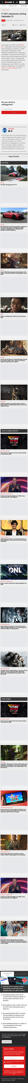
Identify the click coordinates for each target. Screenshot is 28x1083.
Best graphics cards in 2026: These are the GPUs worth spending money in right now (15, 1007)
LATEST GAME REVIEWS (20, 974)
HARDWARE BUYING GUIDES (7, 974)
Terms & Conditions (12, 1072)
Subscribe (22, 2)
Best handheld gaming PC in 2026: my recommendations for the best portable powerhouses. (14, 1025)
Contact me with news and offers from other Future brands (14, 1062)
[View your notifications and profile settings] (13, 2)
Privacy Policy (19, 1071)
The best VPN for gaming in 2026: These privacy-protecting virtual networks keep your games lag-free (14, 988)
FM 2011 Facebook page (8, 68)
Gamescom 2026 (13, 6)
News (3, 20)
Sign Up (14, 1066)
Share (5, 25)
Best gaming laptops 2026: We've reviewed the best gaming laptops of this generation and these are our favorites (14, 997)
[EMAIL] (12, 131)
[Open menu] (2, 2)
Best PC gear (24, 6)
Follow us (16, 25)
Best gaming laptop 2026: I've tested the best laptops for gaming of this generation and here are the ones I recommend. (14, 1016)
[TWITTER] (9, 131)
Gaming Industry (5, 10)
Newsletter (24, 25)
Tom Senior (10, 20)
